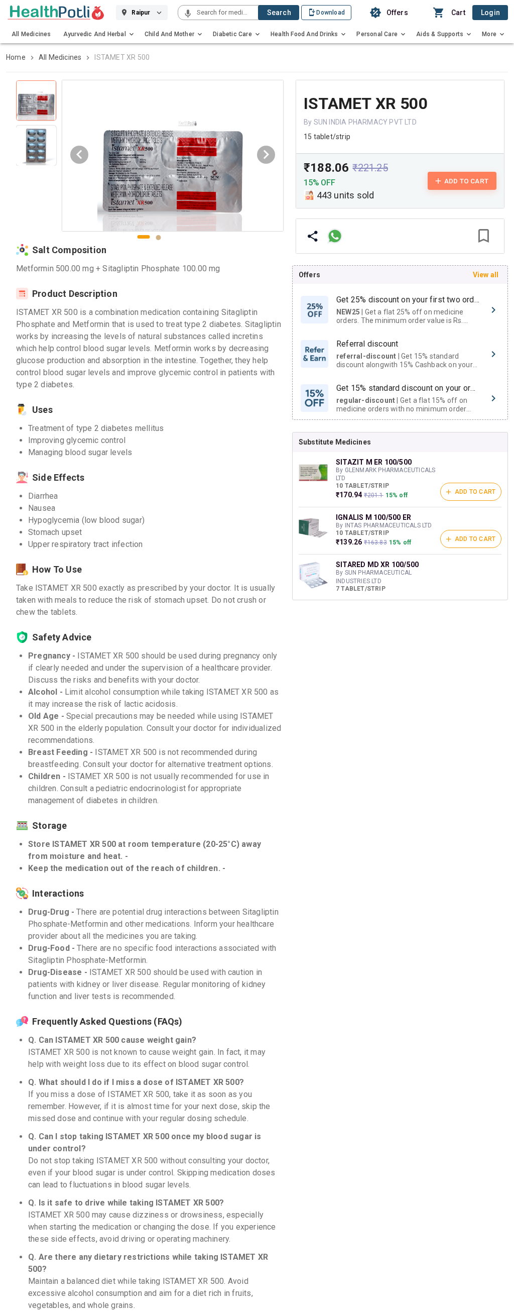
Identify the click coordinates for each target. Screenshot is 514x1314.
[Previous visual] (79, 155)
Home (16, 57)
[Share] (313, 236)
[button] (188, 14)
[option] (400, 310)
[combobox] (226, 13)
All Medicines (60, 57)
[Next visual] (266, 155)
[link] (56, 13)
